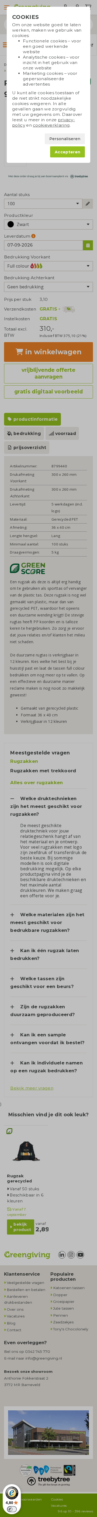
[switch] (12, 1509)
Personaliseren (64, 138)
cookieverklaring (51, 125)
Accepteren (67, 152)
